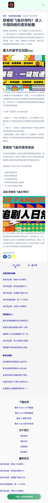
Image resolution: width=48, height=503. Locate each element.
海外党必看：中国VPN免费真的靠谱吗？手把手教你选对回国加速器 (16, 306)
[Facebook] (5, 257)
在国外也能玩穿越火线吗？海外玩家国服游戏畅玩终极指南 (16, 327)
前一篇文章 (15, 266)
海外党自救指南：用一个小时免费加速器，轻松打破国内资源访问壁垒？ (16, 300)
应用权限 (24, 447)
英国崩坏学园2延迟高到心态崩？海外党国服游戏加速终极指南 (16, 347)
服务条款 (24, 436)
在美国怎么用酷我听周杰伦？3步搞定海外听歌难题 (16, 388)
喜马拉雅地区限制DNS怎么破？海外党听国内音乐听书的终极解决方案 (16, 368)
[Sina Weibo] (14, 257)
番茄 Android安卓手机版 (24, 424)
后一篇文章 (32, 266)
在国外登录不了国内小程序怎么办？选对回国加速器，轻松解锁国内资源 (16, 382)
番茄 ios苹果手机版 (24, 418)
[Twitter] (9, 257)
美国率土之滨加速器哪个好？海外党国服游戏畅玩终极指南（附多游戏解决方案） (16, 334)
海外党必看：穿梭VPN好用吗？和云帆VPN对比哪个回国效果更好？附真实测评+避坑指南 (16, 280)
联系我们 (24, 452)
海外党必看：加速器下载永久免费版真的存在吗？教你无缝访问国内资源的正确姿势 (16, 293)
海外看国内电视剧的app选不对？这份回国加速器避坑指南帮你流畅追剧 (16, 362)
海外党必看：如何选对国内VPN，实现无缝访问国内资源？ (16, 286)
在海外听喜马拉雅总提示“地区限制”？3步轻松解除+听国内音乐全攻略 (16, 375)
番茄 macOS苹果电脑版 (24, 413)
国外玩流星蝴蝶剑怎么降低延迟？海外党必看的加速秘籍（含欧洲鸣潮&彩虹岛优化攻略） (16, 321)
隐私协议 (24, 441)
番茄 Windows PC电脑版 (24, 408)
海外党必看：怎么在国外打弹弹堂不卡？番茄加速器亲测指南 (16, 341)
